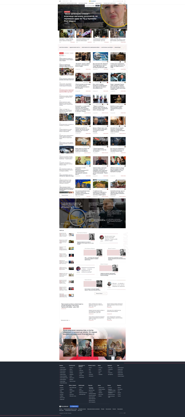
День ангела (101, 394)
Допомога (71, 379)
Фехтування (91, 376)
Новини (61, 365)
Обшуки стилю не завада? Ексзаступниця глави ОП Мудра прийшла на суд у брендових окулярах (117, 169)
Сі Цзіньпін (91, 391)
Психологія (110, 372)
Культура (61, 394)
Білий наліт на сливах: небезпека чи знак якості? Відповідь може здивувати (66, 97)
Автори (120, 3)
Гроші (80, 368)
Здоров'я (110, 365)
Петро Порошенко (92, 398)
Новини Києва (62, 367)
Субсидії (71, 372)
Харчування (110, 369)
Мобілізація (117, 47)
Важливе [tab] (71, 53)
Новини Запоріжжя (63, 376)
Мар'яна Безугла (92, 400)
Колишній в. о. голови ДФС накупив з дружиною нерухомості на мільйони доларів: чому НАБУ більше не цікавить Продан (82, 108)
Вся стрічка (61, 55)
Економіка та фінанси (82, 366)
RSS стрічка (80, 410)
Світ (118, 365)
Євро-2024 (91, 374)
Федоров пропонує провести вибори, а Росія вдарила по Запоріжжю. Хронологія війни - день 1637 (96, 311)
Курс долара (81, 375)
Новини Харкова (63, 369)
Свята (99, 385)
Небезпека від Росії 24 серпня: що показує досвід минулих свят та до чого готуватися (82, 129)
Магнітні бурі (62, 397)
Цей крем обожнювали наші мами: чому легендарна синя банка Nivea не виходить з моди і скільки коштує (69, 348)
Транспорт (81, 370)
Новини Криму (62, 381)
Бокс (90, 369)
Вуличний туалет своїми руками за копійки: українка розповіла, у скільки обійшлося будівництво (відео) (66, 137)
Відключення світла (75, 47)
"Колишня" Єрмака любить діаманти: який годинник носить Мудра (82, 65)
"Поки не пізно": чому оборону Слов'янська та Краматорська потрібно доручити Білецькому (65, 84)
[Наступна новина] (126, 17)
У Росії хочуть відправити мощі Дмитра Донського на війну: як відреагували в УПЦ (117, 65)
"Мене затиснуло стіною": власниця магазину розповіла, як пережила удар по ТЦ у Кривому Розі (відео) (100, 39)
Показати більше (65, 195)
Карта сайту (61, 410)
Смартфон (100, 374)
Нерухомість (81, 372)
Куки (93, 5)
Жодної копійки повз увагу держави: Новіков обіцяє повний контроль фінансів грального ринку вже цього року (96, 204)
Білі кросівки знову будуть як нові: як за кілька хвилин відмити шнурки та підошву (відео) (63, 235)
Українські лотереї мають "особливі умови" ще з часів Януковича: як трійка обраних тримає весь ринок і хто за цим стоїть (97, 212)
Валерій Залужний (92, 395)
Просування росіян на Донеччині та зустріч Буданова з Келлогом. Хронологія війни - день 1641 (66, 39)
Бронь (80, 389)
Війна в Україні (72, 385)
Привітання (62, 399)
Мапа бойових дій (73, 387)
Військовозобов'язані (83, 392)
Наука (99, 365)
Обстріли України (63, 47)
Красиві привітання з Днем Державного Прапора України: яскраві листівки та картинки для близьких (66, 104)
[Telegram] (116, 1)
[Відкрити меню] (60, 1)
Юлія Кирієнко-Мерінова (82, 232)
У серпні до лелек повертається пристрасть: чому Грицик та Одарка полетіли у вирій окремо (100, 192)
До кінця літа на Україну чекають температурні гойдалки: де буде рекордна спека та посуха (117, 129)
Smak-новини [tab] (66, 53)
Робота (71, 369)
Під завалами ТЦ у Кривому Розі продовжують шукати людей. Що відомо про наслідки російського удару (100, 65)
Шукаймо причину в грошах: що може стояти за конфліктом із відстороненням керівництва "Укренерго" (97, 220)
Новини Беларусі (121, 376)
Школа (71, 376)
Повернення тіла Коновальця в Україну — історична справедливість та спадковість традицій (88, 270)
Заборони (100, 392)
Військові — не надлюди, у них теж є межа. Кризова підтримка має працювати (118, 285)
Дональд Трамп (92, 390)
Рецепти (119, 385)
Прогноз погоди (72, 381)
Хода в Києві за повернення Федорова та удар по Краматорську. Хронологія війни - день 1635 (96, 318)
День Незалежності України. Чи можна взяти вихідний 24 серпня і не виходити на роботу (66, 169)
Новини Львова (63, 374)
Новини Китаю (120, 374)
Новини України (88, 69)
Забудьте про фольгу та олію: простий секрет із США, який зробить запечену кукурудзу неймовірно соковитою (65, 182)
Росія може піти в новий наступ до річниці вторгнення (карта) (114, 311)
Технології (100, 367)
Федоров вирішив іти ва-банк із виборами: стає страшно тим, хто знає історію (85, 243)
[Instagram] (121, 1)
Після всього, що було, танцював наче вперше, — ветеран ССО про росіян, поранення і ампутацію (117, 39)
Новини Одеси (62, 372)
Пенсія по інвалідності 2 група (111, 390)
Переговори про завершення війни (90, 47)
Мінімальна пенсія (111, 394)
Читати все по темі (64, 223)
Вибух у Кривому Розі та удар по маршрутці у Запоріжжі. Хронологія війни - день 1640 (96, 305)
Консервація (120, 389)
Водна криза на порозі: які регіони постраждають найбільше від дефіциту (82, 150)
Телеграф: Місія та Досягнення (70, 410)
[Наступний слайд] (126, 3)
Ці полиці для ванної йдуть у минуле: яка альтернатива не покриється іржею (63, 282)
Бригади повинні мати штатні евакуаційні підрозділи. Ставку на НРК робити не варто (111, 238)
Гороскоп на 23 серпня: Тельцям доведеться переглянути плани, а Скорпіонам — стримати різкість (66, 157)
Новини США (120, 369)
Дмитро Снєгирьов (112, 248)
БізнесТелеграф (99, 3)
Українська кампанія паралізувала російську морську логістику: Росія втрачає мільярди (108, 274)
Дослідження (110, 374)
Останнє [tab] (61, 53)
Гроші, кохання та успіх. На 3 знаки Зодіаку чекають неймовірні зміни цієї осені (100, 347)
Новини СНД (120, 372)
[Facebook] (113, 1)
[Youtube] (118, 1)
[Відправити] (71, 1)
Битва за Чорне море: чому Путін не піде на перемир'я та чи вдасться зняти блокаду (100, 129)
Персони (90, 385)
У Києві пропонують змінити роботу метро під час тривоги (99, 150)
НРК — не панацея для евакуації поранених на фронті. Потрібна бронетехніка (92, 258)
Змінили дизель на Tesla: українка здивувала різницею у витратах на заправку (66, 143)
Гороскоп (125, 3)
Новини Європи (121, 367)
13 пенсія (110, 387)
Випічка (119, 387)
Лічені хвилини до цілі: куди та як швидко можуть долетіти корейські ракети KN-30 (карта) (82, 86)
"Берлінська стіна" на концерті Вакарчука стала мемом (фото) (84, 347)
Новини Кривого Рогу (64, 377)
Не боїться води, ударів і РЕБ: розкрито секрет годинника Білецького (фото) (116, 108)
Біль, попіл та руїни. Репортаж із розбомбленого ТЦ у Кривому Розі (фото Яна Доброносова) (100, 86)
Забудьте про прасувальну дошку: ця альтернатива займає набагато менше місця (63, 295)
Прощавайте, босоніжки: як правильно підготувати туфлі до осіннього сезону (65, 163)
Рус (125, 1)
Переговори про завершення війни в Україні (68, 3)
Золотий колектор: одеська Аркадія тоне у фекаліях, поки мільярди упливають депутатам (117, 192)
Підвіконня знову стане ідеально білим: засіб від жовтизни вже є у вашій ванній (63, 275)
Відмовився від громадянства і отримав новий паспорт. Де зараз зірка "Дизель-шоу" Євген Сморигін (63, 262)
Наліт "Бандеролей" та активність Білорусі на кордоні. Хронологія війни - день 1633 (115, 318)
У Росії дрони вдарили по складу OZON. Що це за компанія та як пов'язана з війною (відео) (80, 17)
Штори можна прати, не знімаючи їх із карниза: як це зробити (66, 125)
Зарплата (71, 367)
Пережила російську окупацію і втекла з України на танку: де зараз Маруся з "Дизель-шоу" (63, 289)
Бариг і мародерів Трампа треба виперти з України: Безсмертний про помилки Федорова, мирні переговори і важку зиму (117, 87)
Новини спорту (91, 365)
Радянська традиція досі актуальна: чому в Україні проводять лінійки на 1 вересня (66, 65)
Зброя (71, 392)
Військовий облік (82, 394)
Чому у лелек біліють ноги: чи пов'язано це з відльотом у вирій (66, 176)
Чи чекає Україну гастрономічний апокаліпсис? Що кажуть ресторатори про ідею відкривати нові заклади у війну (114, 221)
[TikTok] (122, 1)
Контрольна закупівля (83, 3)
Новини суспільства (122, 133)
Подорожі (62, 392)
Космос (100, 369)
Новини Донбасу (63, 379)
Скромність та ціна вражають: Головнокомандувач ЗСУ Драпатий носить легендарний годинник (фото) (82, 171)
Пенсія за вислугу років (111, 397)
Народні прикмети (102, 389)
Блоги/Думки (93, 240)
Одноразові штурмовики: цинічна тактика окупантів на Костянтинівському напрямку (117, 258)
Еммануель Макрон (92, 393)
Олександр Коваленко (78, 272)
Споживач (62, 389)
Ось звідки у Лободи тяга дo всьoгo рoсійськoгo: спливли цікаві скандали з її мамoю (115, 348)
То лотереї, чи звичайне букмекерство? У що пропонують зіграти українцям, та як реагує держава (115, 204)
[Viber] (115, 1)
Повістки (80, 387)
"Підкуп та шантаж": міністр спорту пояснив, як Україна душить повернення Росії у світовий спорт (100, 108)
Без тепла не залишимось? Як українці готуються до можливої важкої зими (117, 150)
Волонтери (72, 394)
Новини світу (88, 196)
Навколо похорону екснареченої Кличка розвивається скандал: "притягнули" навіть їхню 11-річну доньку (63, 255)
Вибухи (71, 389)
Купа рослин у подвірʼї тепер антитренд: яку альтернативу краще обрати (63, 241)
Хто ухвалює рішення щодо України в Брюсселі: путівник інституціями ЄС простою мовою (82, 192)
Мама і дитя (110, 367)
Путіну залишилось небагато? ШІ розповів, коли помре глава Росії (66, 79)
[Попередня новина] (59, 17)
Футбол (90, 367)
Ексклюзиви (91, 3)
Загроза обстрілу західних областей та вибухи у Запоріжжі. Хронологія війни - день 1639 (115, 305)
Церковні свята (101, 387)
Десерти (119, 392)
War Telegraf (106, 69)
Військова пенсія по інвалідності (111, 392)
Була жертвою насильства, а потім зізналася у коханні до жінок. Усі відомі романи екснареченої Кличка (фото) (80, 332)
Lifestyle (61, 385)
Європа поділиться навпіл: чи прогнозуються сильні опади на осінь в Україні (66, 59)
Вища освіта (72, 377)
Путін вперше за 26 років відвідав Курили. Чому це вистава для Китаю (92, 290)
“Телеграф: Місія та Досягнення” (110, 3)
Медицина (71, 374)
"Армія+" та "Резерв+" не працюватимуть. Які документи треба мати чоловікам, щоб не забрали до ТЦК (83, 39)
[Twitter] (119, 1)
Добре (97, 5)
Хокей (90, 372)
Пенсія (109, 385)
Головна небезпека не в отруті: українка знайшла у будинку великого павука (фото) (65, 130)
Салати (119, 394)
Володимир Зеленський (91, 388)
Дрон (99, 372)
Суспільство (72, 365)
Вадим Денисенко (88, 279)
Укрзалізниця (81, 377)
